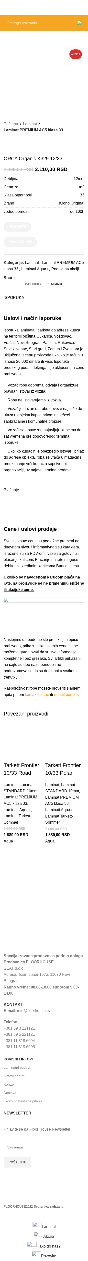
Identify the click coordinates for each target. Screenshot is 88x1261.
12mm (79, 179)
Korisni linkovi (18, 1059)
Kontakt (9, 1084)
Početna (11, 124)
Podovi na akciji (65, 269)
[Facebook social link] (19, 277)
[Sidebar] (6, 1216)
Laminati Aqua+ (34, 269)
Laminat (30, 124)
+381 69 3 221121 (19, 1028)
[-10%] (23, 742)
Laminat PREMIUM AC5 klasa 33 (33, 130)
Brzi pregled (10, 857)
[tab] (33, 284)
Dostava (10, 1093)
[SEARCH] (67, 23)
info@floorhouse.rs (33, 1011)
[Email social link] (30, 277)
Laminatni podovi (17, 1067)
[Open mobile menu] (82, 7)
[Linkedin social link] (35, 277)
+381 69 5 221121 (19, 1034)
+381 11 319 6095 (19, 1047)
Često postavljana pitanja (23, 1101)
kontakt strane (37, 695)
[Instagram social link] (21, 1196)
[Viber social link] (47, 277)
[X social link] (24, 277)
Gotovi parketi (14, 1076)
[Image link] (40, 938)
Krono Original (71, 203)
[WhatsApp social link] (41, 277)
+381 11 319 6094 (19, 1041)
